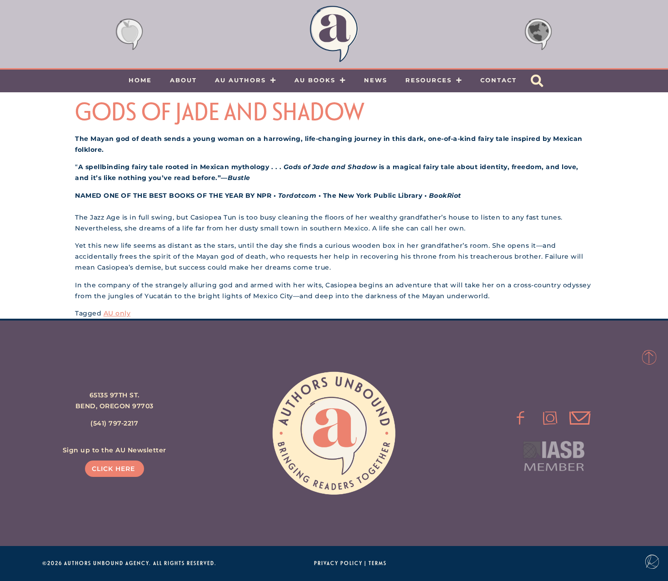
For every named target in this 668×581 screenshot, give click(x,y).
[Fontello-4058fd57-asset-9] (550, 418)
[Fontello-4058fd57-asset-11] (520, 418)
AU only (117, 313)
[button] (537, 81)
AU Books (314, 80)
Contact (498, 80)
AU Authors (240, 80)
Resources (428, 80)
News (375, 80)
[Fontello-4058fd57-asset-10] (579, 418)
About (183, 80)
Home (140, 80)
